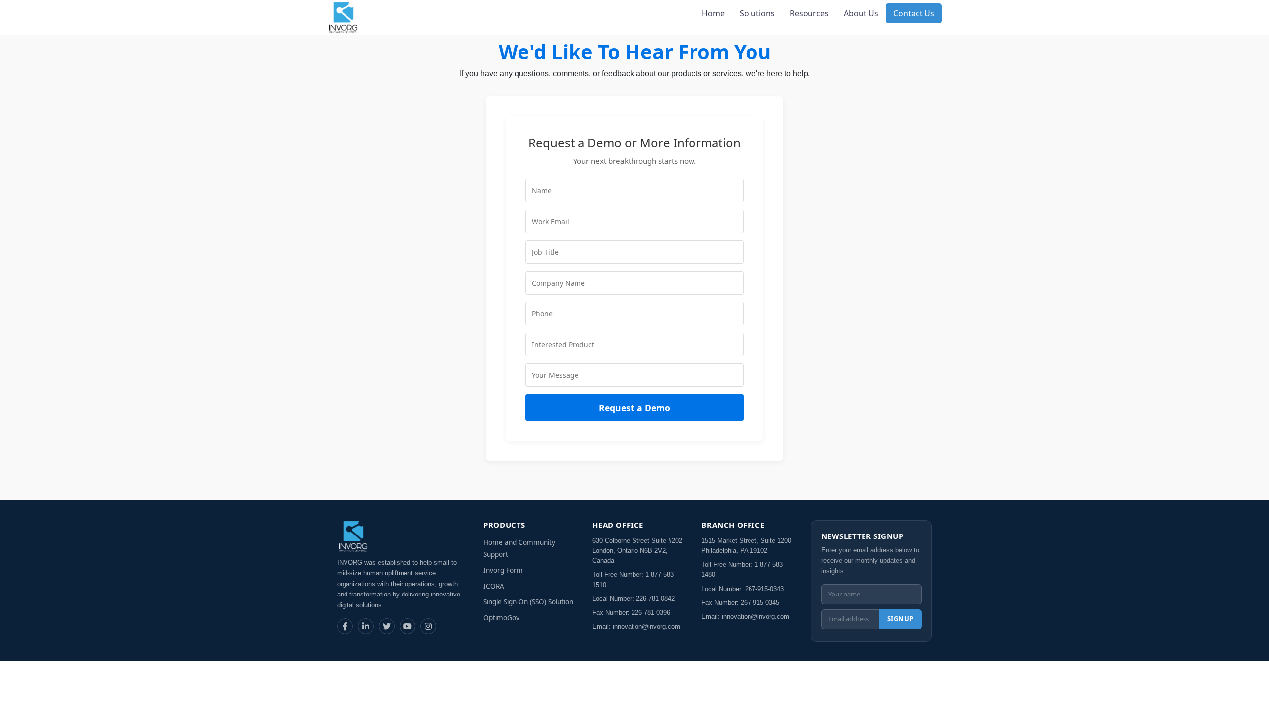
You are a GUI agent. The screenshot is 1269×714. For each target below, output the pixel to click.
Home (713, 13)
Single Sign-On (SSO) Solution (528, 601)
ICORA (493, 586)
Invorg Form (503, 570)
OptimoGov (501, 617)
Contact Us (913, 13)
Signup (900, 618)
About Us (861, 13)
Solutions (757, 13)
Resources (809, 13)
